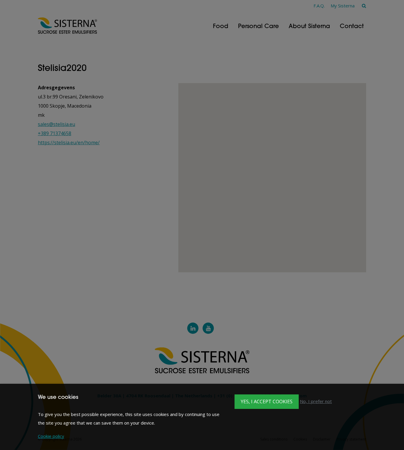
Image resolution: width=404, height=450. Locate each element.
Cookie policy (51, 436)
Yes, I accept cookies (267, 401)
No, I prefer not (316, 401)
